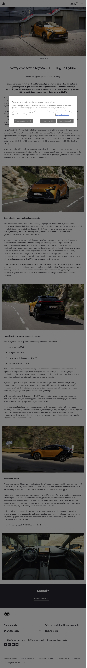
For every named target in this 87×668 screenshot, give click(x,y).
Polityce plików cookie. (62, 115)
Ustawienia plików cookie (23, 121)
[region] (43, 111)
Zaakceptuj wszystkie (65, 121)
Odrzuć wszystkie (48, 121)
